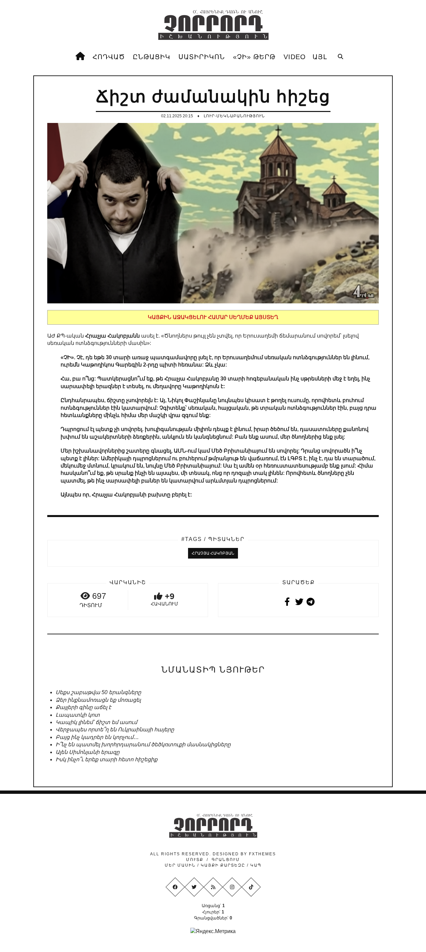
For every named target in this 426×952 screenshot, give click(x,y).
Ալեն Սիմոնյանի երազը (87, 752)
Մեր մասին (181, 865)
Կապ (255, 865)
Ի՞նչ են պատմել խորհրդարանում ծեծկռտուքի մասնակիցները (143, 744)
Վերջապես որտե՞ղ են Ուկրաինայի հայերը (115, 729)
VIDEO (295, 56)
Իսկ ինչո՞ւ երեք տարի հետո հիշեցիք (106, 759)
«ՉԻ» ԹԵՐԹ (254, 56)
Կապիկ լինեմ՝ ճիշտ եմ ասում (96, 722)
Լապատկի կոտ (78, 715)
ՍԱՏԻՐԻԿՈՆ (201, 56)
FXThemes (262, 854)
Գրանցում (226, 859)
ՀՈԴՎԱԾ (109, 56)
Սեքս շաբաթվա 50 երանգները (98, 692)
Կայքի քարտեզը (223, 865)
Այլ (320, 56)
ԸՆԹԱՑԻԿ (151, 56)
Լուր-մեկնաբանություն (234, 116)
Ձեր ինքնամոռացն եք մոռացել (98, 700)
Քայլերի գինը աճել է (83, 707)
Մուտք (194, 859)
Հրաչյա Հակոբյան (213, 553)
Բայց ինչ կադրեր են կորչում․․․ (97, 737)
